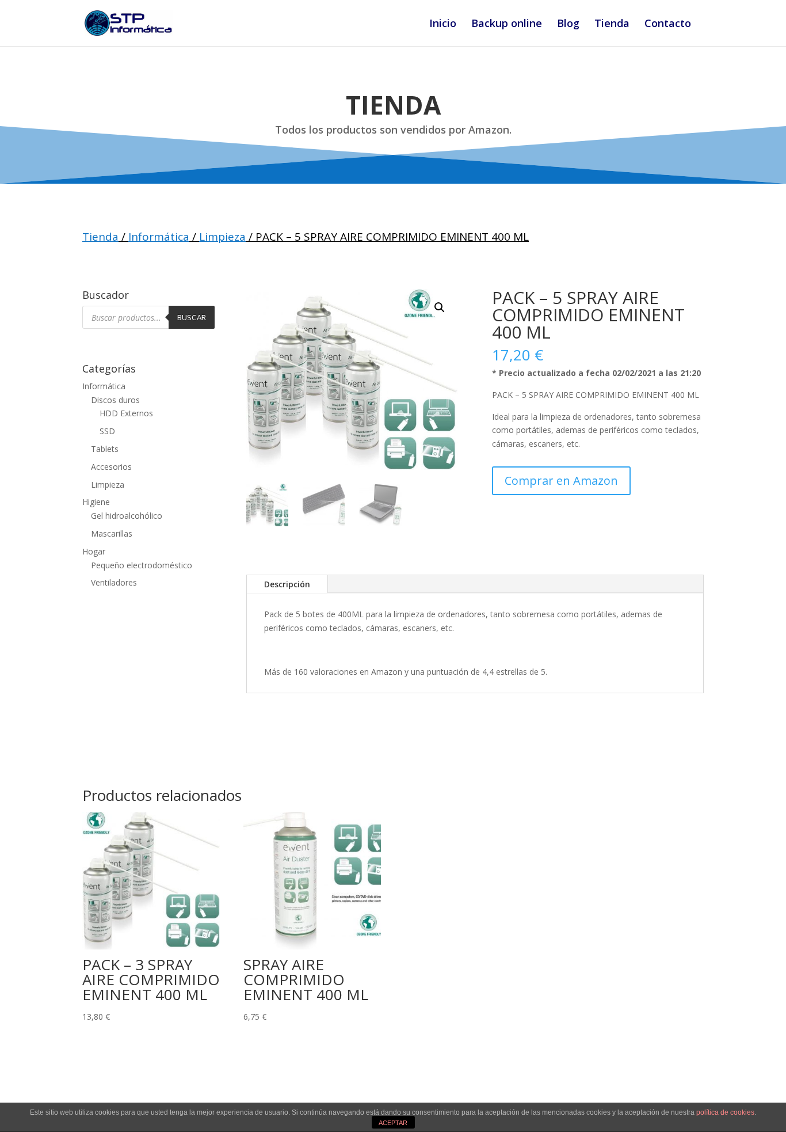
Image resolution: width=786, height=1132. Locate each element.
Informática (158, 236)
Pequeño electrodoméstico (141, 565)
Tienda (611, 24)
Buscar (191, 317)
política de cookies (725, 1112)
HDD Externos (126, 413)
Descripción (287, 584)
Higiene (96, 501)
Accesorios (111, 466)
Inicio (442, 24)
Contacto (667, 24)
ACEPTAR (393, 1122)
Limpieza (222, 236)
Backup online (506, 24)
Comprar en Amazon (561, 480)
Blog (568, 24)
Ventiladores (114, 582)
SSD (107, 431)
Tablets (105, 448)
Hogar (93, 551)
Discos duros (115, 399)
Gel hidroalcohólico (126, 515)
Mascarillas (111, 533)
